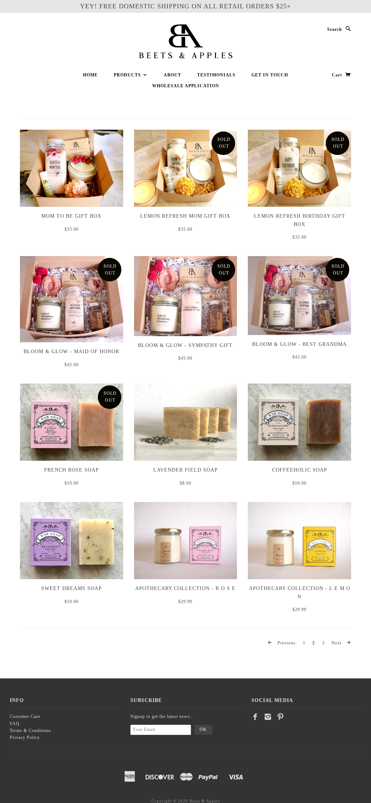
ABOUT (172, 75)
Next (337, 643)
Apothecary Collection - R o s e (185, 588)
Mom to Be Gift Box (71, 216)
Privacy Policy (25, 737)
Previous (286, 643)
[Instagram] (268, 716)
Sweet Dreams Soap (71, 588)
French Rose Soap (71, 470)
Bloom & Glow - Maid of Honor (71, 351)
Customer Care (25, 716)
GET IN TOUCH (269, 75)
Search (334, 29)
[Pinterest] (280, 716)
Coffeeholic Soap (299, 470)
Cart (337, 75)
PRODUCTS (128, 75)
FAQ (15, 723)
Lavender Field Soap (185, 470)
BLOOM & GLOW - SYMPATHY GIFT (185, 345)
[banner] (185, 42)
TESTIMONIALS (216, 75)
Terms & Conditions (30, 730)
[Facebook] (255, 716)
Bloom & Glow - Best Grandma (299, 344)
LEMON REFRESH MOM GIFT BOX (185, 216)
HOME (90, 75)
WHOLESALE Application (185, 85)
